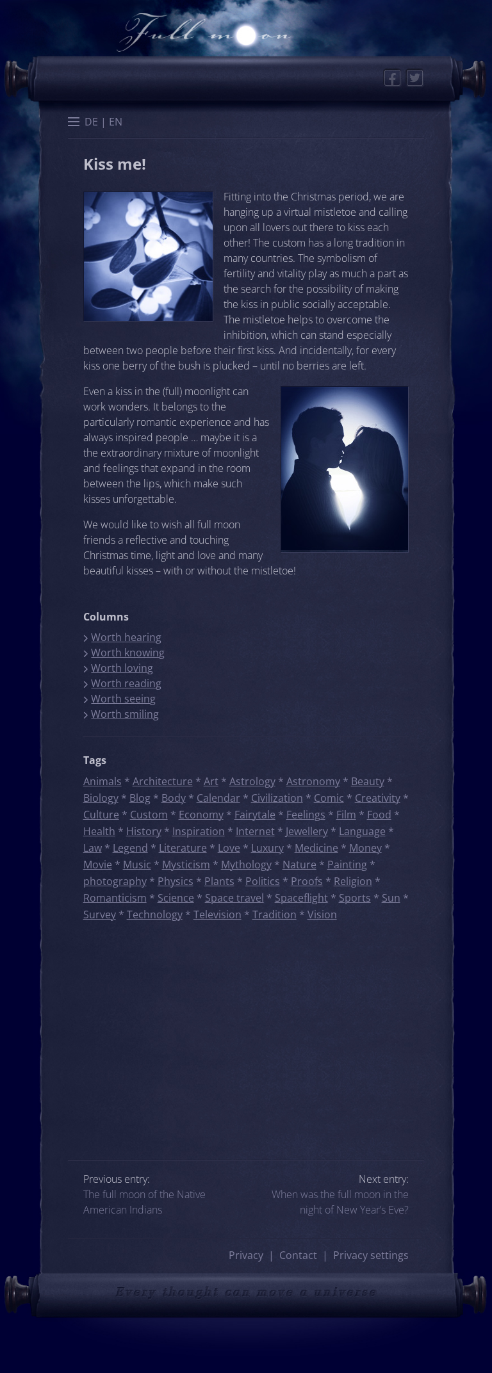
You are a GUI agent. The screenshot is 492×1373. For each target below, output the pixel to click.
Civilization (277, 798)
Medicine (316, 848)
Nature (299, 864)
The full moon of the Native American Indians (144, 1202)
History (143, 831)
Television (217, 914)
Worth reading (126, 683)
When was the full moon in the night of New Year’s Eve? (340, 1202)
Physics (175, 881)
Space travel (234, 898)
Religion (353, 881)
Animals (102, 781)
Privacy (246, 1255)
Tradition (274, 914)
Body (173, 798)
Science (176, 898)
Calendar (218, 798)
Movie (97, 864)
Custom (149, 815)
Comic (329, 798)
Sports (355, 898)
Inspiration (198, 831)
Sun (391, 898)
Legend (130, 848)
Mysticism (186, 864)
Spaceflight (301, 898)
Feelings (305, 815)
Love (229, 848)
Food (379, 815)
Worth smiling (125, 714)
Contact (298, 1255)
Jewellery (307, 831)
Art (211, 781)
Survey (99, 914)
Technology (155, 914)
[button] (73, 123)
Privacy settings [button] (371, 1255)
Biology (101, 798)
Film (346, 815)
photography (115, 881)
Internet (255, 831)
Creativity (377, 798)
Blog (140, 798)
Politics (262, 881)
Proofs (307, 881)
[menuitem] (91, 121)
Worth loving (122, 668)
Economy (201, 815)
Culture (101, 815)
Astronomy (313, 781)
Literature (183, 848)
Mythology (246, 864)
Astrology (252, 781)
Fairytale (254, 815)
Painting (347, 864)
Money (365, 848)
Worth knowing (128, 653)
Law (92, 848)
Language (362, 831)
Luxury (267, 848)
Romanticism (115, 898)
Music (137, 864)
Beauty (367, 781)
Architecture (163, 781)
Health (99, 831)
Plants (219, 881)
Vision (322, 914)
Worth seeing (123, 699)
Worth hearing (126, 637)
